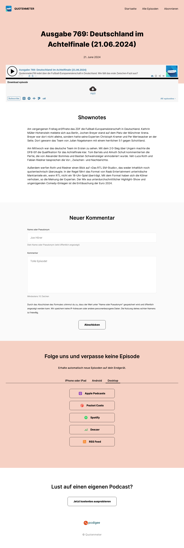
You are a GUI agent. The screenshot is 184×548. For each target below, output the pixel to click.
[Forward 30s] (32, 76)
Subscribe (13, 98)
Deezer (95, 429)
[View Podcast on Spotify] (29, 98)
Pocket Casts (95, 405)
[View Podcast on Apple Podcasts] (24, 98)
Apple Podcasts (95, 393)
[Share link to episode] (160, 76)
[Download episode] (152, 76)
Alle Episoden (150, 8)
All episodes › (168, 98)
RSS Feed (95, 441)
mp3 (92, 93)
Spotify (95, 417)
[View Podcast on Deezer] (44, 98)
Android (97, 380)
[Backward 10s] (29, 76)
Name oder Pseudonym (38, 229)
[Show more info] (156, 76)
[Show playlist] (163, 76)
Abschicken (92, 324)
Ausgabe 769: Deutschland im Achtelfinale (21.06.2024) (52, 69)
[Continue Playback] (12, 71)
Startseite (130, 8)
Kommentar (32, 253)
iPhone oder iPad (75, 380)
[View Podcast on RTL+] (34, 98)
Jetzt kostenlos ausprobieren (92, 501)
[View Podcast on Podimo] (39, 98)
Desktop (113, 380)
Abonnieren (171, 8)
